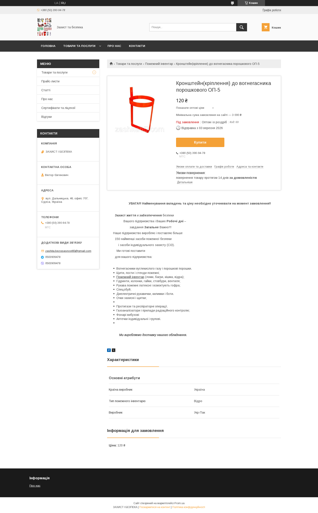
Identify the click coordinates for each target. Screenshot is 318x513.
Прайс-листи (50, 81)
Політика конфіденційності (188, 507)
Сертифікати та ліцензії (58, 108)
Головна (48, 46)
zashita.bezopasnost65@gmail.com (68, 251)
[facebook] (109, 351)
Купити (200, 142)
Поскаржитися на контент (154, 507)
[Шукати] (241, 27)
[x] (113, 351)
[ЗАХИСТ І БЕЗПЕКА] (44, 35)
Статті (45, 90)
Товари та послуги (79, 46)
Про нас (114, 46)
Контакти (137, 46)
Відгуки (46, 116)
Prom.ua (179, 503)
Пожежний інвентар (159, 64)
